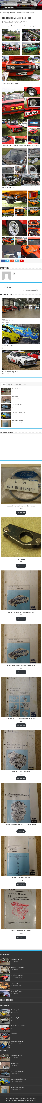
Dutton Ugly (15, 1018)
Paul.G (5, 21)
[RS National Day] (5, 961)
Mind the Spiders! (17, 975)
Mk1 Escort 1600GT (17, 405)
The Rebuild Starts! (17, 1042)
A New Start (15, 983)
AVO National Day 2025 (10, 372)
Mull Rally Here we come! (30, 290)
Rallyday (14, 1034)
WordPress (16, 1098)
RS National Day (7, 320)
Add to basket (21, 512)
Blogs (7, 12)
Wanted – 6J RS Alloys (18, 967)
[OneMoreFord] (21, 5)
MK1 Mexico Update (18, 1026)
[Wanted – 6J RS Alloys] (5, 969)
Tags (24, 384)
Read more (21, 831)
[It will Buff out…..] (5, 993)
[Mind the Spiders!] (5, 977)
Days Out (12, 12)
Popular (10, 384)
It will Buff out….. (17, 991)
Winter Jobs (15, 396)
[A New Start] (5, 985)
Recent (3, 384)
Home (3, 12)
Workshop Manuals (17, 420)
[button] (11, 35)
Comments (18, 384)
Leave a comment (8, 22)
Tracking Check (16, 1010)
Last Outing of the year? (10, 346)
